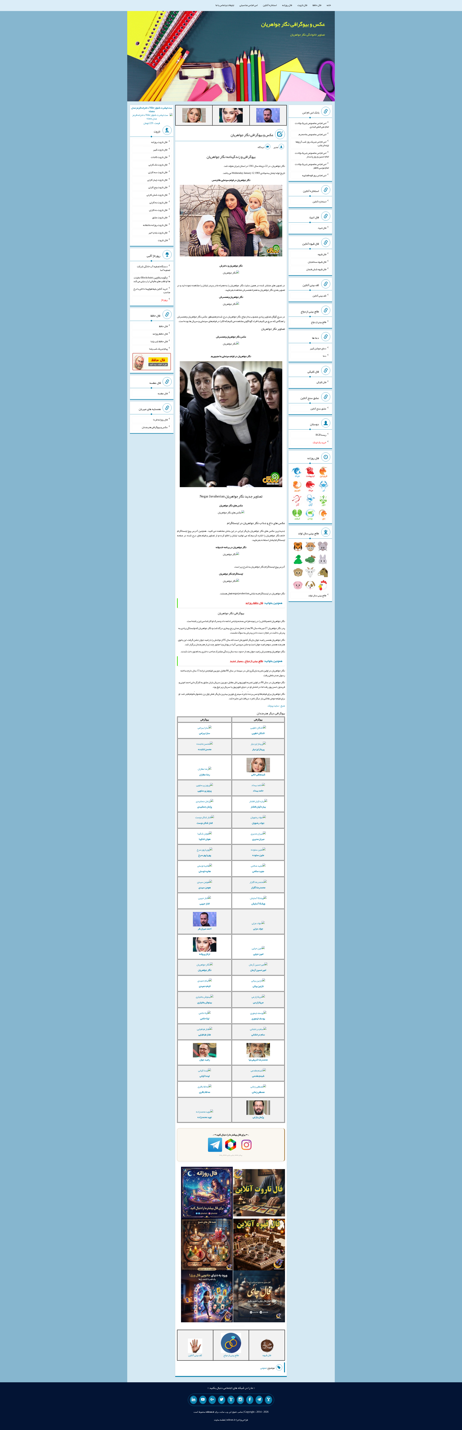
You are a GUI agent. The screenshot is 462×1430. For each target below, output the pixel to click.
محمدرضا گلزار (258, 887)
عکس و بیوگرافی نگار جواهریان (293, 24)
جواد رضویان (258, 822)
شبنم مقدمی (258, 1075)
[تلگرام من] (259, 1400)
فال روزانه (287, 5)
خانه (329, 5)
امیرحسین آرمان (258, 969)
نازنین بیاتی (258, 986)
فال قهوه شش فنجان (316, 269)
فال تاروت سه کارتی (158, 172)
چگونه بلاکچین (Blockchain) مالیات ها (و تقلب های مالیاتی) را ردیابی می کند (151, 279)
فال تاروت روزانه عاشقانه (155, 224)
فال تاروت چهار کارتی (157, 179)
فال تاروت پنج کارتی (158, 187)
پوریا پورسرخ (204, 855)
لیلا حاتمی (204, 1018)
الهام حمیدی (204, 986)
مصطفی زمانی (258, 1091)
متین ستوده (258, 855)
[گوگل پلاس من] (212, 1400)
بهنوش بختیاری (204, 1002)
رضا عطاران (204, 774)
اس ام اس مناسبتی (248, 5)
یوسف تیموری (258, 1018)
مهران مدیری (258, 838)
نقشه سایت (219, 1419)
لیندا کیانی (205, 1075)
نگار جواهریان (204, 969)
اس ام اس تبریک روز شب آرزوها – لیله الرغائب (312, 143)
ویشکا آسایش (258, 903)
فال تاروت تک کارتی (158, 164)
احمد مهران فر (204, 928)
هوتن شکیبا (204, 838)
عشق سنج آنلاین (318, 408)
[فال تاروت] (259, 1193)
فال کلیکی (321, 382)
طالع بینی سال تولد (317, 595)
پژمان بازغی (258, 1117)
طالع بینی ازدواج (318, 322)
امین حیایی (258, 953)
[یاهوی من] (268, 1400)
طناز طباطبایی (204, 1034)
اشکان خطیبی (258, 733)
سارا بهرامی (204, 733)
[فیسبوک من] (249, 1400)
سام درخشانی (258, 1034)
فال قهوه (322, 254)
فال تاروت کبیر (160, 149)
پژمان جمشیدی (204, 806)
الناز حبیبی (205, 903)
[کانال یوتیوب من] (202, 1400)
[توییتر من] (221, 1400)
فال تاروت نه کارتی (158, 202)
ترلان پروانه (204, 953)
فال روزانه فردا (160, 419)
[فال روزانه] (207, 1193)
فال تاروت (302, 5)
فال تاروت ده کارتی (158, 209)
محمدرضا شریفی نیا (258, 1059)
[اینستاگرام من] (240, 1400)
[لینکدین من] (193, 1400)
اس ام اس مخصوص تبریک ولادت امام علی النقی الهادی (312, 125)
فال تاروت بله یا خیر (158, 232)
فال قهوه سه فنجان (317, 261)
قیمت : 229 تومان (151, 115)
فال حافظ (317, 5)
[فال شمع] (207, 1245)
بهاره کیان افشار (258, 806)
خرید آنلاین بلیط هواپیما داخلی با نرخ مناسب (151, 290)
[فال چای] (259, 1297)
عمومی (263, 1368)
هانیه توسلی (205, 871)
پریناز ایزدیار (258, 749)
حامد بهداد (258, 790)
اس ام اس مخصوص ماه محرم (312, 134)
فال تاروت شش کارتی (157, 194)
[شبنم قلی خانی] (194, 116)
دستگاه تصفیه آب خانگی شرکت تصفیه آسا (153, 268)
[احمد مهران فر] (268, 116)
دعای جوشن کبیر (318, 348)
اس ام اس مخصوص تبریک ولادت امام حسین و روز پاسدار (312, 154)
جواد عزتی (258, 928)
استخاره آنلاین (270, 5)
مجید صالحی (258, 871)
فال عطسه (163, 393)
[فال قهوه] (259, 1245)
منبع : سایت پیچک (276, 705)
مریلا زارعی (258, 1002)
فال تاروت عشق (160, 217)
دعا (324, 355)
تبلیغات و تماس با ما (224, 5)
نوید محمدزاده (204, 1117)
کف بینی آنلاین (319, 295)
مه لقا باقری (204, 1091)
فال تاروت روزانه (159, 142)
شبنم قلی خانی (258, 774)
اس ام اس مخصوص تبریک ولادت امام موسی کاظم (312, 166)
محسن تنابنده (204, 749)
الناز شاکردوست (205, 822)
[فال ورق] (207, 1297)
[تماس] (231, 1400)
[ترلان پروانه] (231, 116)
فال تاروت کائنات (159, 157)
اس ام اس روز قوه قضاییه (314, 175)
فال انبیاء (322, 227)
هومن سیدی (205, 887)
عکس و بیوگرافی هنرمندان (155, 427)
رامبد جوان (204, 1059)
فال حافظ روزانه (160, 333)
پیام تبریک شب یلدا (158, 348)
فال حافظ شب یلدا (159, 341)
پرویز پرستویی (205, 790)
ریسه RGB (321, 434)
